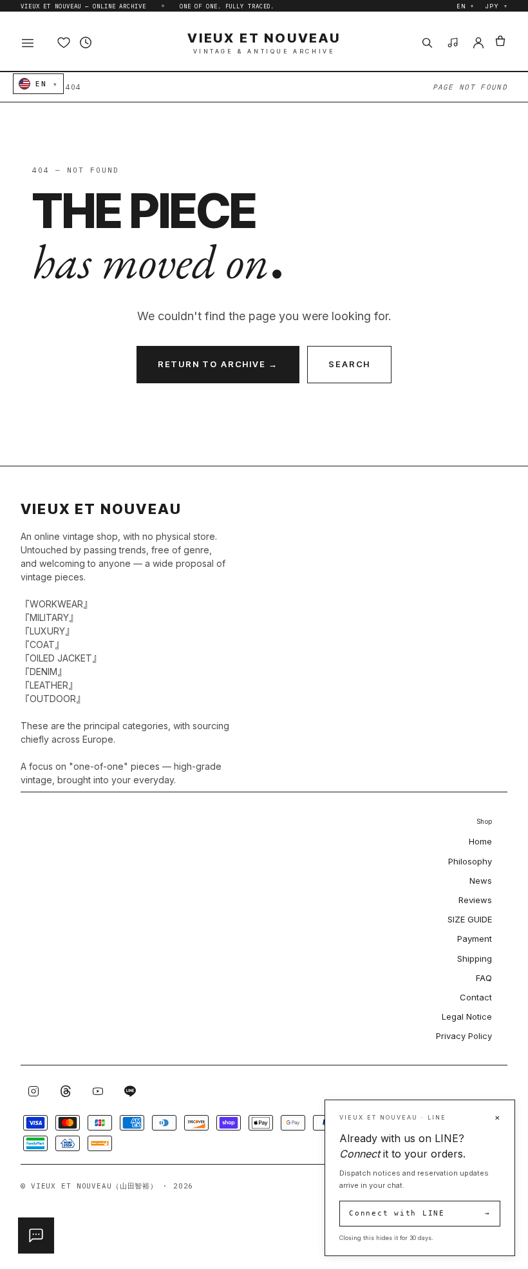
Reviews (475, 900)
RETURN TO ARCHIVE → (218, 364)
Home (480, 841)
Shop (484, 821)
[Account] (478, 42)
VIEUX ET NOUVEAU (264, 43)
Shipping (474, 958)
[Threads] (65, 1091)
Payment (474, 938)
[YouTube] (98, 1091)
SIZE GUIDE (470, 919)
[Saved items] (64, 42)
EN (466, 6)
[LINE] (130, 1091)
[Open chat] (36, 1235)
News (480, 880)
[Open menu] (35, 42)
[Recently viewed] (86, 42)
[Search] (427, 42)
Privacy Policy (464, 1036)
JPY (496, 6)
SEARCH (349, 364)
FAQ (484, 978)
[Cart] (500, 42)
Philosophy (470, 861)
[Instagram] (33, 1091)
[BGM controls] (453, 42)
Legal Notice (467, 1016)
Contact (476, 997)
